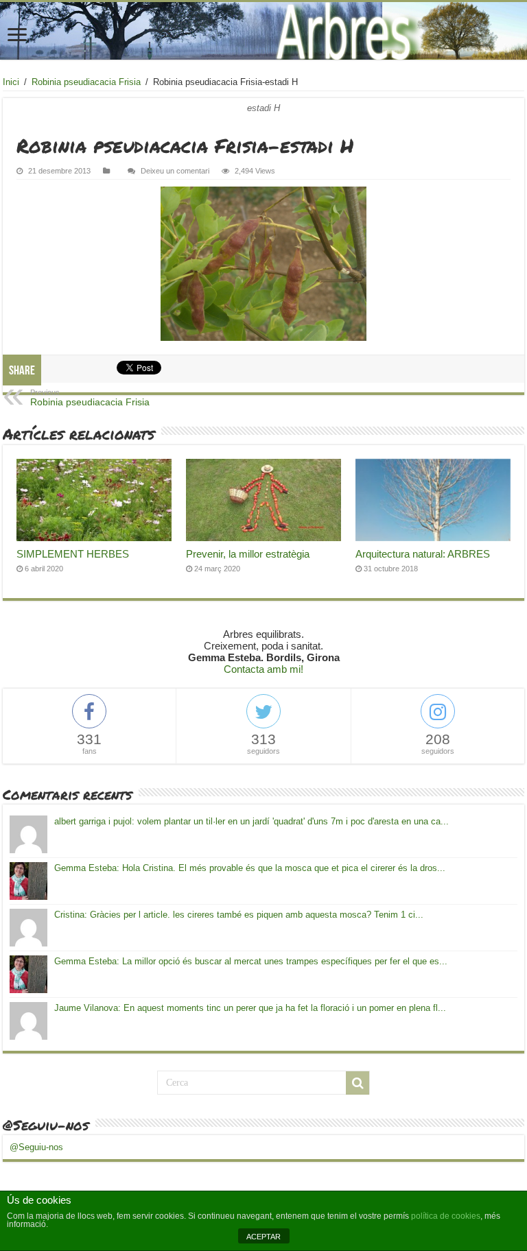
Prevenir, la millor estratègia (247, 554)
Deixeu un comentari (175, 171)
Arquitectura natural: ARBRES (422, 554)
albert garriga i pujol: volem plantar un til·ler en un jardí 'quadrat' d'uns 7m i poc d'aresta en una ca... (251, 821)
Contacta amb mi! (263, 669)
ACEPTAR (263, 1236)
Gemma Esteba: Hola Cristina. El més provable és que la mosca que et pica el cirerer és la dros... (249, 868)
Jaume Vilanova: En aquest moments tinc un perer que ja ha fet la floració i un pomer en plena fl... (250, 1008)
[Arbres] (263, 31)
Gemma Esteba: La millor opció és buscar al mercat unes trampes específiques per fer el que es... (250, 961)
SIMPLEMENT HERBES (72, 554)
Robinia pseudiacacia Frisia (86, 82)
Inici (11, 82)
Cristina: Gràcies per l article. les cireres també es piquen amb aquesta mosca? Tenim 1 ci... (238, 914)
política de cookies (445, 1216)
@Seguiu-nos (46, 1124)
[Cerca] (357, 1083)
